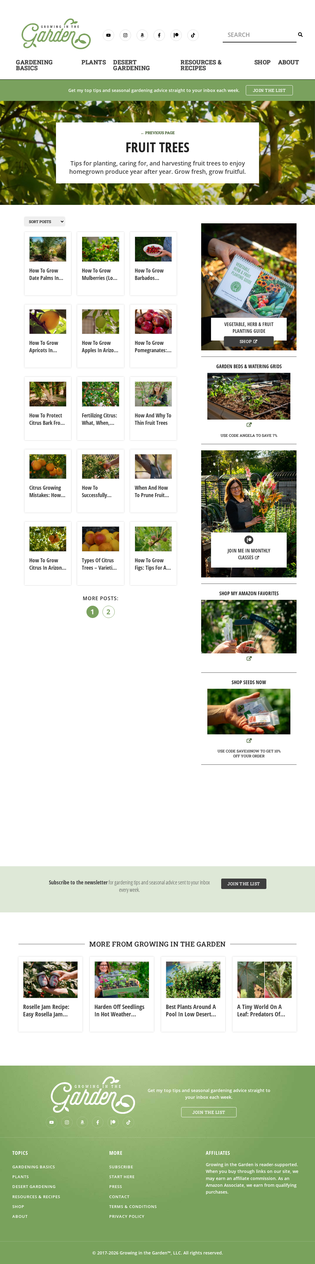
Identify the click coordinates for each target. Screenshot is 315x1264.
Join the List (269, 90)
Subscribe (121, 1167)
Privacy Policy (127, 1216)
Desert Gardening (131, 65)
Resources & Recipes (201, 65)
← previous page (158, 132)
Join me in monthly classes (249, 554)
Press (115, 1186)
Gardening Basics (34, 65)
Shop (262, 62)
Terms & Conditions (133, 1206)
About (288, 62)
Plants (94, 62)
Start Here (122, 1176)
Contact (119, 1196)
